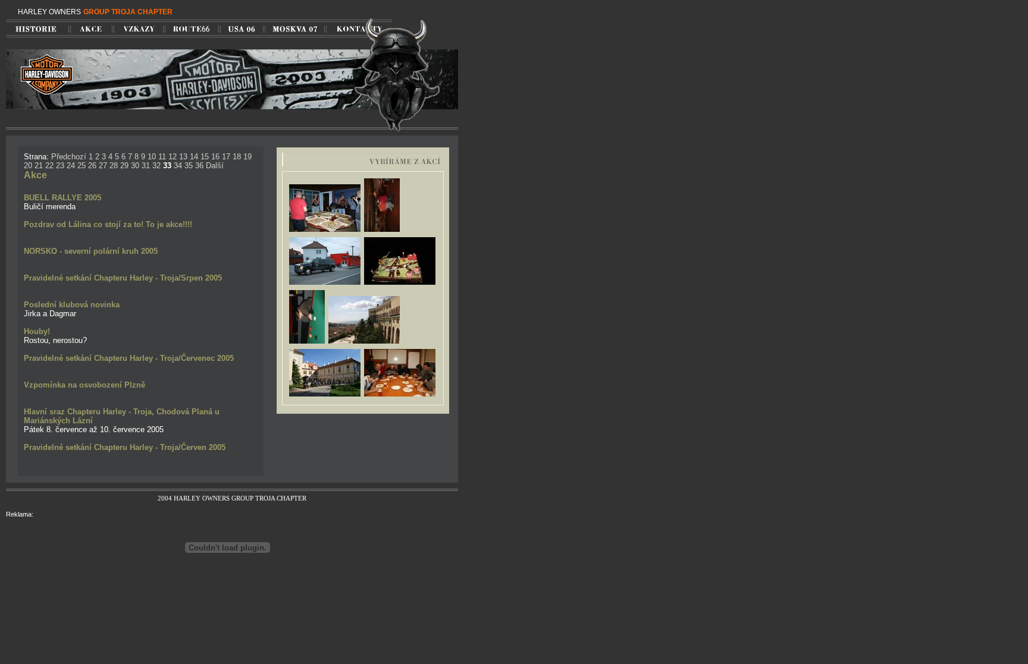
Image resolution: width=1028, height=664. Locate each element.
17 (226, 156)
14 (194, 156)
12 (172, 156)
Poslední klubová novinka (72, 304)
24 (71, 165)
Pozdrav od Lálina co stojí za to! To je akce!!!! (108, 224)
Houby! (37, 331)
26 (92, 165)
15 (204, 156)
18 (237, 156)
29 (124, 165)
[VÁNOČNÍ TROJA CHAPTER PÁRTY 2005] (382, 230)
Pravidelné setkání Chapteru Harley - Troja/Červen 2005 (124, 447)
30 (135, 165)
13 (183, 156)
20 (28, 165)
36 (199, 165)
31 (146, 165)
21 (39, 165)
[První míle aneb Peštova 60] (399, 283)
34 (178, 165)
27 (103, 165)
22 (49, 165)
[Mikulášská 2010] (399, 395)
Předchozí (68, 156)
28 (113, 165)
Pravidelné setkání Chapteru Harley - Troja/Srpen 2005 (123, 277)
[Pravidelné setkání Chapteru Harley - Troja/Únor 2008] (324, 283)
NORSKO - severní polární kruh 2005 (91, 251)
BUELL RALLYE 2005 (62, 197)
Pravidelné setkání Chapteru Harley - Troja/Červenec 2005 (129, 358)
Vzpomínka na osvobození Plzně (84, 384)
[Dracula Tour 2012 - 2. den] (324, 230)
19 (247, 156)
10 (152, 156)
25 (81, 165)
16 (215, 156)
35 (188, 165)
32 (156, 165)
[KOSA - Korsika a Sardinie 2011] (364, 342)
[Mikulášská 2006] (307, 342)
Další (215, 165)
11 (162, 156)
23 (60, 165)
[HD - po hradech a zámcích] (324, 395)
